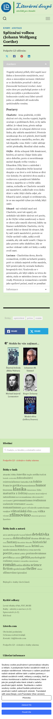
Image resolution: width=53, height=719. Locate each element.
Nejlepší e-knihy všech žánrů (16, 582)
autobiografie (13, 535)
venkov (6, 511)
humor (41, 485)
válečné (39, 569)
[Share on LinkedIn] (29, 56)
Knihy (6, 28)
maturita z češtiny (15, 493)
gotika (17, 485)
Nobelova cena (25, 549)
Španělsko (7, 519)
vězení (6, 515)
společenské (19, 568)
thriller (31, 568)
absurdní (6, 474)
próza (30, 318)
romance (16, 561)
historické (40, 542)
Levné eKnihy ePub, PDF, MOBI (17, 605)
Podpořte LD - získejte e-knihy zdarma (21, 460)
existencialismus (11, 481)
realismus (39, 500)
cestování (12, 478)
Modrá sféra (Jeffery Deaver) (30, 418)
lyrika (42, 546)
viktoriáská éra (21, 511)
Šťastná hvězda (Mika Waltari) (13, 369)
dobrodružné (22, 538)
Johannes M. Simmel (30, 369)
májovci (43, 493)
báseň (29, 534)
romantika (29, 504)
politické (16, 553)
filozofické (21, 542)
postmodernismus (36, 553)
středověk (32, 507)
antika (36, 474)
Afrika (13, 474)
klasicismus (8, 490)
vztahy (34, 511)
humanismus (28, 485)
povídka (7, 557)
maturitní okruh (34, 494)
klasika (19, 489)
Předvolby (27, 698)
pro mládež (17, 558)
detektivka (40, 534)
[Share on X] (7, 56)
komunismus (31, 490)
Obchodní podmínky (12, 631)
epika (48, 538)
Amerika (21, 474)
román (38, 318)
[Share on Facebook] (14, 56)
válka (41, 511)
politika (23, 553)
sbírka (26, 565)
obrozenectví (37, 497)
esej (4, 542)
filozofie (29, 542)
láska (39, 490)
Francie (7, 485)
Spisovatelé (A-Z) (11, 612)
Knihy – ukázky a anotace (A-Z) (17, 609)
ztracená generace (38, 516)
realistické (8, 503)
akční (5, 535)
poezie (7, 553)
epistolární (19, 318)
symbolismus (43, 507)
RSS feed (7, 615)
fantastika (24, 482)
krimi (35, 546)
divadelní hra (7, 539)
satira (19, 565)
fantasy (12, 542)
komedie (28, 546)
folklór (37, 481)
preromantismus (23, 500)
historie (6, 546)
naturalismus (9, 497)
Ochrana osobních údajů (14, 634)
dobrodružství (25, 478)
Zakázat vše (27, 705)
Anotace (17, 28)
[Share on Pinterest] (21, 56)
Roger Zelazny (30, 393)
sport (24, 507)
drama (34, 538)
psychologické (37, 557)
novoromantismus (24, 497)
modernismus (10, 549)
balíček (43, 474)
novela (37, 549)
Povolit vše (26, 712)
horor (12, 546)
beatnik (5, 478)
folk (31, 482)
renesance (19, 504)
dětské (42, 538)
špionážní (22, 572)
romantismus (12, 507)
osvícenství (8, 500)
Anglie (29, 474)
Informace (12, 289)
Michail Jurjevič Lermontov (13, 395)
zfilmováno (20, 515)
